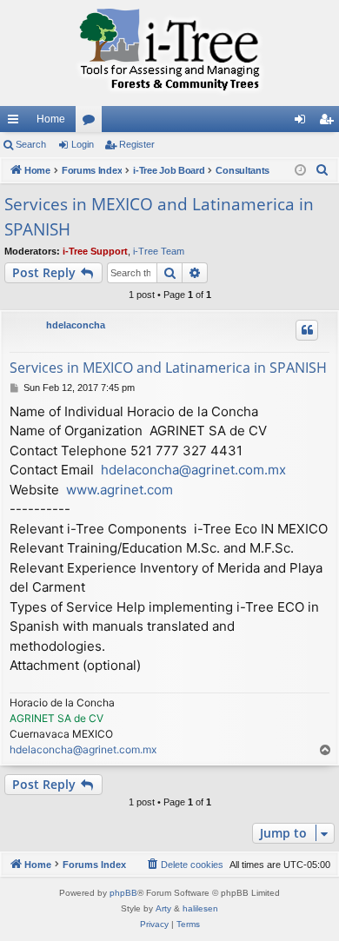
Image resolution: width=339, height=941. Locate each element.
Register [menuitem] (329, 122)
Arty (163, 908)
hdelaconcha (75, 325)
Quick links (16, 122)
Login (82, 144)
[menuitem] (322, 170)
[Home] (169, 53)
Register (137, 144)
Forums (92, 122)
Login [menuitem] (303, 122)
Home (51, 119)
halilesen (200, 908)
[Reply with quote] (307, 330)
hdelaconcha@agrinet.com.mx (193, 469)
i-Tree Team (158, 251)
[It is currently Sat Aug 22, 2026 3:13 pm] (300, 171)
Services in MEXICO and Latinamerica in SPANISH (159, 217)
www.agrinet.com (119, 489)
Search (31, 144)
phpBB (123, 893)
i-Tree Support (95, 251)
